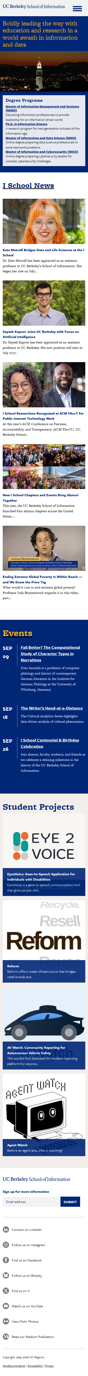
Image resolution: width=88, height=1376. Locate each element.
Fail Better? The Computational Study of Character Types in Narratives (50, 653)
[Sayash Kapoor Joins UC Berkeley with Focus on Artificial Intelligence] (44, 324)
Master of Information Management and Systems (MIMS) (42, 108)
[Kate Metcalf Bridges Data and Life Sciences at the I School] (44, 242)
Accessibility (35, 1365)
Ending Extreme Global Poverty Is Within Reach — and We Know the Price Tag (42, 579)
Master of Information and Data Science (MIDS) (41, 137)
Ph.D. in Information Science (26, 124)
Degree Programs (24, 100)
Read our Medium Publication (33, 1336)
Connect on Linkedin (27, 1229)
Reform (13, 965)
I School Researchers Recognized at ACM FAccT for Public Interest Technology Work (43, 416)
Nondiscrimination (14, 1365)
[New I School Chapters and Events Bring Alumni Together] (44, 487)
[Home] (34, 7)
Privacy (49, 1365)
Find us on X (21, 1290)
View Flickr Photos (25, 1321)
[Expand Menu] (77, 9)
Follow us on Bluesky (27, 1275)
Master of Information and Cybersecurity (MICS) (42, 151)
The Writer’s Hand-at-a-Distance (52, 708)
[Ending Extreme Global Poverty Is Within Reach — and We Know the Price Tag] (44, 569)
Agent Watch (17, 1144)
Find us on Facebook (27, 1260)
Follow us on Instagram (28, 1244)
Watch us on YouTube (27, 1306)
